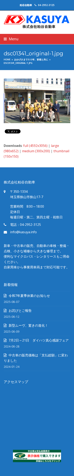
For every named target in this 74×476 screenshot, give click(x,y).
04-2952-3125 (46, 5)
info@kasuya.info (23, 232)
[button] (11, 39)
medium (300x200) (36, 151)
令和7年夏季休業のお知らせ (29, 295)
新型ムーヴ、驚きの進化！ (28, 325)
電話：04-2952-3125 (25, 224)
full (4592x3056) (35, 145)
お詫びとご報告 (20, 310)
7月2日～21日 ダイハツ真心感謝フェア (39, 340)
